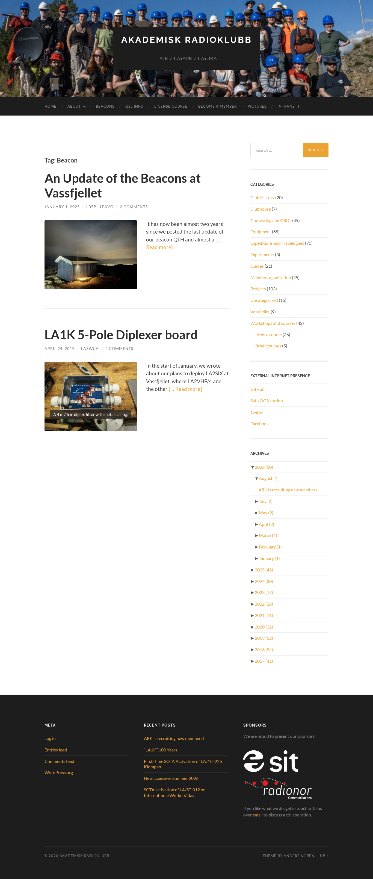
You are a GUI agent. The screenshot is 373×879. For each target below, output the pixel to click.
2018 (264, 649)
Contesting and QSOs (270, 220)
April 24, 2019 (60, 348)
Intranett (288, 106)
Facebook (259, 423)
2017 (264, 660)
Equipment (260, 231)
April (266, 524)
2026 (264, 467)
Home (51, 106)
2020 (264, 626)
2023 (264, 592)
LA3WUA (90, 348)
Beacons (105, 106)
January (269, 558)
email (258, 814)
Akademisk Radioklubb (186, 40)
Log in (50, 738)
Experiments (262, 254)
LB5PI (92, 206)
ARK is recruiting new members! (289, 489)
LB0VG (106, 206)
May (266, 512)
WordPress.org (59, 772)
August (269, 478)
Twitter (257, 412)
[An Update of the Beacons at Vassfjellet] (91, 255)
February (270, 546)
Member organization (270, 277)
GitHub (257, 389)
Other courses (267, 345)
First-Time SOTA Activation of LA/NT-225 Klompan (183, 764)
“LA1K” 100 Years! (161, 749)
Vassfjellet (260, 311)
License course (268, 334)
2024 (264, 581)
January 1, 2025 (62, 206)
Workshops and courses (272, 323)
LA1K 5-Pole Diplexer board (121, 334)
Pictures (257, 106)
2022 (264, 603)
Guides (257, 266)
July (266, 501)
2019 (264, 638)
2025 (264, 569)
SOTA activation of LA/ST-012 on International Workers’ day (175, 792)
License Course (170, 106)
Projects (258, 288)
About (74, 106)
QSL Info (134, 106)
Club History (262, 197)
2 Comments (134, 206)
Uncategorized (264, 300)
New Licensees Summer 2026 (171, 778)
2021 (264, 615)
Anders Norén (299, 856)
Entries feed (56, 749)
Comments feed (59, 761)
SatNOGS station (266, 400)
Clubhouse (260, 208)
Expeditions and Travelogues (277, 243)
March (268, 535)
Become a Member (217, 106)
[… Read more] (185, 389)
